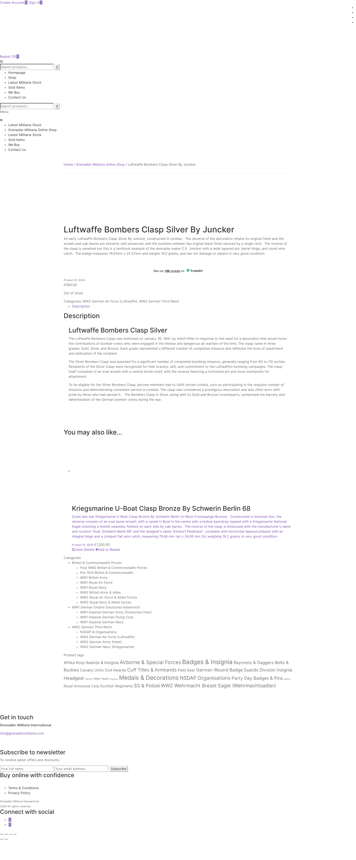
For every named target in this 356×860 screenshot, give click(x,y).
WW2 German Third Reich (159, 301)
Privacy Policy (19, 793)
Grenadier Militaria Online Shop (32, 130)
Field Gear (186, 670)
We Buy (14, 92)
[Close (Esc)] (14, 834)
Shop (12, 77)
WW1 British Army (94, 577)
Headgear (74, 678)
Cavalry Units (92, 670)
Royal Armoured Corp (81, 686)
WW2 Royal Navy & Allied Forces (105, 602)
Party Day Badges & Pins (257, 678)
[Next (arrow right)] (6, 839)
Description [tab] (81, 306)
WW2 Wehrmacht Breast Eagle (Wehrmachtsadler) (218, 686)
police (287, 679)
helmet (88, 679)
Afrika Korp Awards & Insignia (91, 662)
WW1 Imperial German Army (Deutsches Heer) (116, 612)
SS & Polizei (147, 686)
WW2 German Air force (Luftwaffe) (110, 301)
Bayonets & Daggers (254, 662)
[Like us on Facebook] (10, 820)
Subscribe (118, 769)
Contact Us (17, 97)
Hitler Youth (101, 678)
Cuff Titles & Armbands (152, 670)
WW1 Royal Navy (93, 587)
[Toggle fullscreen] (6, 834)
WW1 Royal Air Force (96, 582)
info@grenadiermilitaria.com (22, 733)
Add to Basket (109, 549)
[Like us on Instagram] (10, 825)
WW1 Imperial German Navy (101, 622)
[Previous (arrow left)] (1, 839)
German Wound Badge (219, 670)
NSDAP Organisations (205, 678)
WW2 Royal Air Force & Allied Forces (108, 597)
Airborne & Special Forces (150, 662)
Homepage (16, 72)
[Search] (57, 106)
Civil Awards (115, 670)
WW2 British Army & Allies (100, 592)
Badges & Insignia (207, 662)
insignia (114, 679)
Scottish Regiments (116, 686)
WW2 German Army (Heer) (101, 642)
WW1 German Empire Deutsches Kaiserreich (106, 607)
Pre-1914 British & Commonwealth (106, 573)
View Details (84, 549)
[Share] (10, 834)
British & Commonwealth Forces (97, 563)
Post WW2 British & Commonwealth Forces (113, 568)
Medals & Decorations (149, 677)
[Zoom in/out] (1, 834)
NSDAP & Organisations (98, 632)
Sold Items (16, 87)
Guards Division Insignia (268, 670)
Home (68, 164)
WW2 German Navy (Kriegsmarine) (107, 647)
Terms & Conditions (23, 788)
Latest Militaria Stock (24, 82)
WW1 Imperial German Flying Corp (107, 617)
